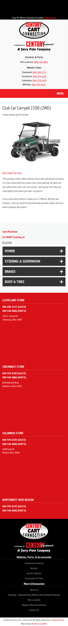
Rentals (34, 568)
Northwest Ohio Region (18, 500)
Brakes (10, 271)
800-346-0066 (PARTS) (14, 311)
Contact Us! (50, 17)
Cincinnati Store (13, 367)
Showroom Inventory (34, 563)
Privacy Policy (57, 619)
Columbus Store (12, 433)
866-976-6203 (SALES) (14, 373)
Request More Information (34, 604)
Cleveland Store (13, 300)
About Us (34, 589)
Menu (60, 93)
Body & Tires (14, 281)
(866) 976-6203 (39, 76)
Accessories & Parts (34, 578)
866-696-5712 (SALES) (14, 307)
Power (10, 250)
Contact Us (34, 610)
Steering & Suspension (22, 261)
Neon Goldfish (40, 623)
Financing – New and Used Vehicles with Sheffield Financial (34, 594)
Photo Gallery (34, 599)
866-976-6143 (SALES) (14, 506)
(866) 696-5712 (39, 72)
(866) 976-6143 (39, 84)
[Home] (34, 36)
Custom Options (34, 573)
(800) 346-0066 (41, 61)
